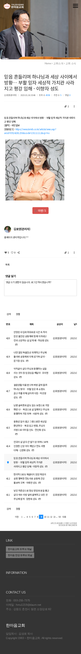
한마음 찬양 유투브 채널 (20, 555)
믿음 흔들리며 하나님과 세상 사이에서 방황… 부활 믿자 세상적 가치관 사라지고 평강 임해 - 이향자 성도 (40, 82)
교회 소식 (70, 63)
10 (45, 516)
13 (54, 516)
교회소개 (58, 63)
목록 (7, 264)
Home (48, 63)
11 (48, 516)
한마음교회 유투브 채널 (20, 549)
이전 (17, 516)
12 (51, 516)
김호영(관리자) (10, 95)
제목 (31, 324)
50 (59, 516)
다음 (64, 516)
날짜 (76, 324)
